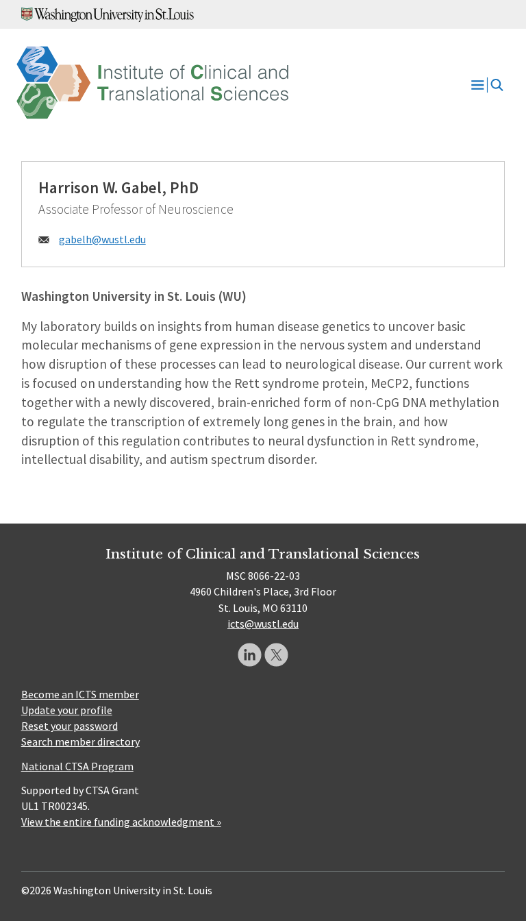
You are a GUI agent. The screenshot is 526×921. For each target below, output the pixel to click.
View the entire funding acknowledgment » (121, 821)
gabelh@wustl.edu (102, 239)
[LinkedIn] (250, 655)
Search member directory (80, 741)
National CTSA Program (77, 766)
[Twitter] (276, 655)
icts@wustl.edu (263, 623)
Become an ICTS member (80, 694)
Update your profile (66, 710)
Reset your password (69, 726)
